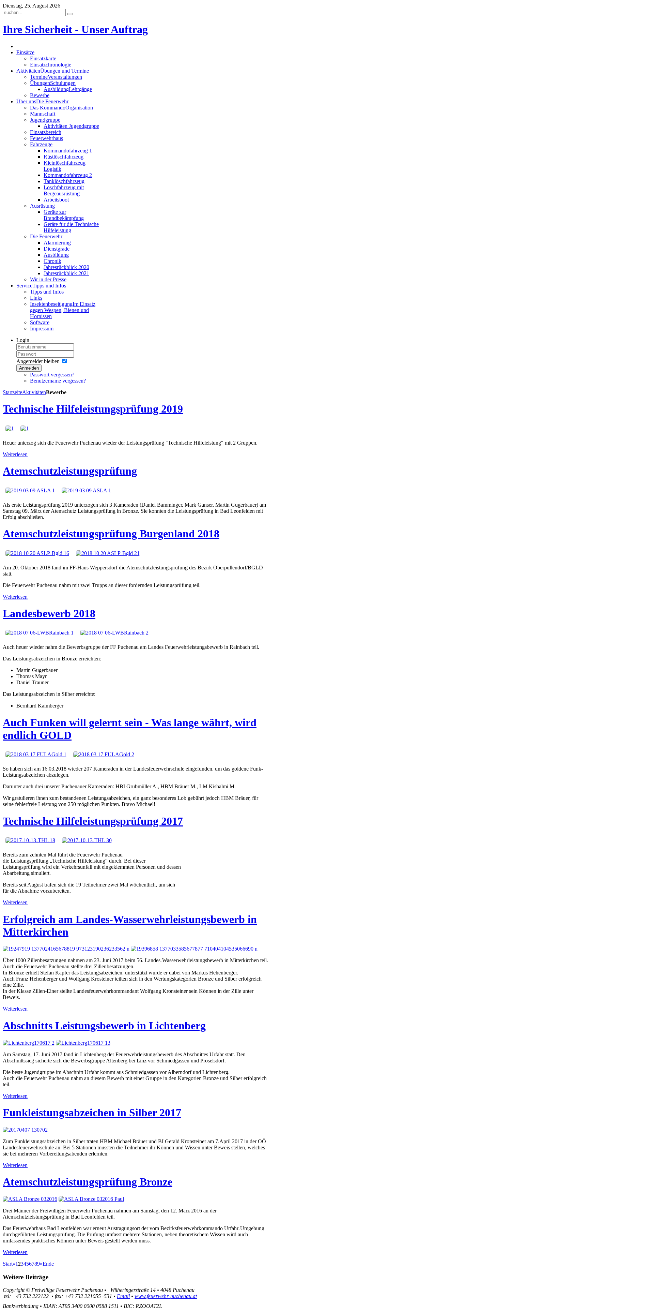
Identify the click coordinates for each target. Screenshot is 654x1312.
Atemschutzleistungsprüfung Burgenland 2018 (111, 533)
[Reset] (70, 14)
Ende (48, 1264)
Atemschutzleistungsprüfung (70, 471)
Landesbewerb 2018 (49, 613)
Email (123, 1296)
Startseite (12, 392)
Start (8, 1264)
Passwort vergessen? (52, 374)
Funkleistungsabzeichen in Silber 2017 (92, 1112)
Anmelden (29, 368)
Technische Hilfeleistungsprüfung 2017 (93, 821)
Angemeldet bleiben (38, 361)
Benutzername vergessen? (58, 381)
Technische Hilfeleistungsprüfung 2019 (93, 409)
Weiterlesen (15, 454)
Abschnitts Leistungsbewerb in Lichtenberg (104, 1025)
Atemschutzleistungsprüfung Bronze (87, 1182)
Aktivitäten (34, 392)
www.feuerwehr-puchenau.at (166, 1296)
